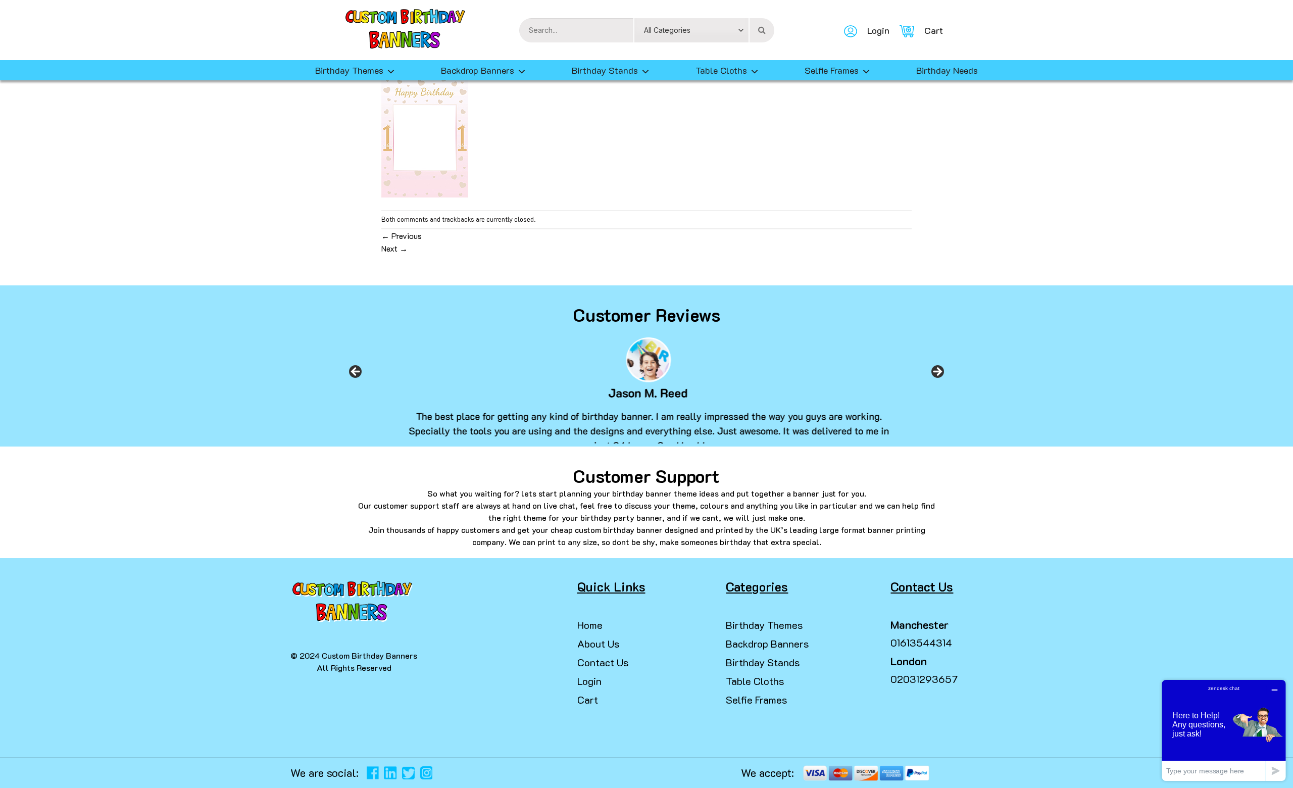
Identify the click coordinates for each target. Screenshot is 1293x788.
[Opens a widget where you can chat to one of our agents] (1223, 730)
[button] (12, 768)
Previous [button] (356, 375)
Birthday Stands (605, 70)
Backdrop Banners (477, 70)
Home (590, 624)
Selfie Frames (832, 70)
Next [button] (937, 375)
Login (589, 680)
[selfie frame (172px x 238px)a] (424, 136)
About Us (598, 643)
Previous (401, 235)
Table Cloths (721, 70)
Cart (587, 699)
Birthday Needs (947, 70)
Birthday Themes (764, 624)
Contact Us (603, 662)
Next (394, 248)
